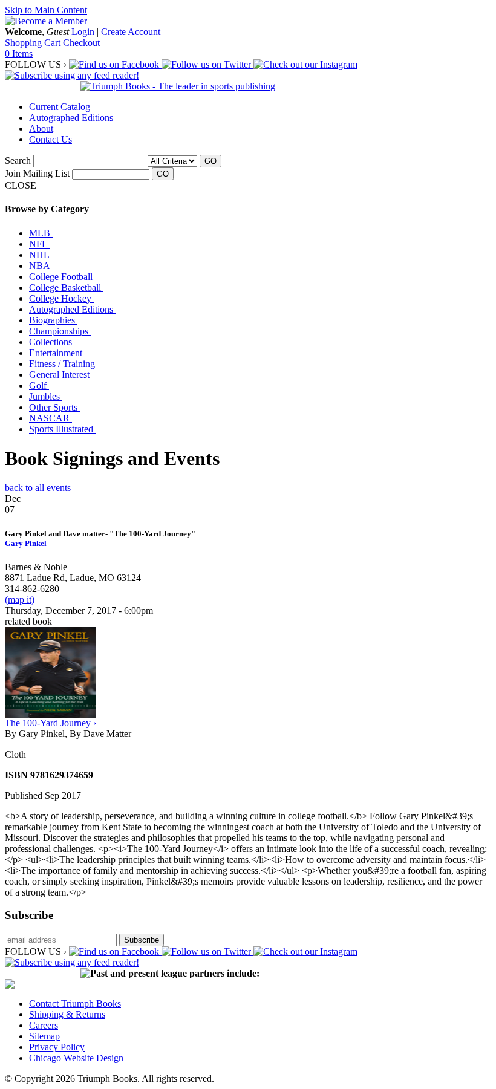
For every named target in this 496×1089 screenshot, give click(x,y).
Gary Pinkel (26, 543)
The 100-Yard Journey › (50, 723)
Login (82, 32)
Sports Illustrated (62, 429)
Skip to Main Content (46, 10)
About (41, 128)
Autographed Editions (71, 117)
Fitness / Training (63, 364)
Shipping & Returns (67, 1014)
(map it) (19, 599)
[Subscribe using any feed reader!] (72, 75)
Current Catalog (59, 107)
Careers (43, 1025)
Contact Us (50, 139)
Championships (60, 331)
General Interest (60, 374)
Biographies (53, 320)
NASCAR (50, 418)
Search (18, 160)
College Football (62, 276)
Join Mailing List (37, 173)
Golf (39, 385)
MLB (41, 233)
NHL (40, 255)
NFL (39, 244)
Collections (51, 342)
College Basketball (66, 287)
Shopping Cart (34, 42)
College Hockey (61, 298)
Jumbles (45, 396)
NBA (41, 266)
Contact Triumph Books (75, 1003)
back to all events (38, 488)
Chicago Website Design (76, 1058)
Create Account (130, 32)
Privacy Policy (57, 1047)
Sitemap (44, 1036)
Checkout (81, 42)
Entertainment (57, 353)
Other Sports (54, 407)
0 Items (19, 53)
